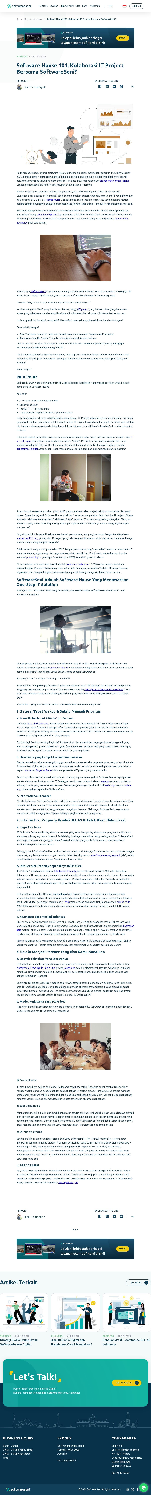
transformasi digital (27, 449)
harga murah (53, 199)
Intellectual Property (28, 538)
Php (52, 968)
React (32, 968)
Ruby (47, 968)
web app (109, 785)
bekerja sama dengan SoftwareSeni (103, 689)
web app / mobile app (78, 564)
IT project (83, 309)
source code (123, 902)
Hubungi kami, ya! (68, 1182)
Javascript (69, 968)
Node (40, 968)
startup (104, 781)
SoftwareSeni (38, 291)
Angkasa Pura (43, 770)
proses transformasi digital (114, 180)
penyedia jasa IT (59, 667)
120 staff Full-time (37, 723)
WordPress (23, 968)
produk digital (33, 557)
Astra (27, 770)
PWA (66, 902)
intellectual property (48, 214)
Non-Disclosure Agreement (105, 855)
